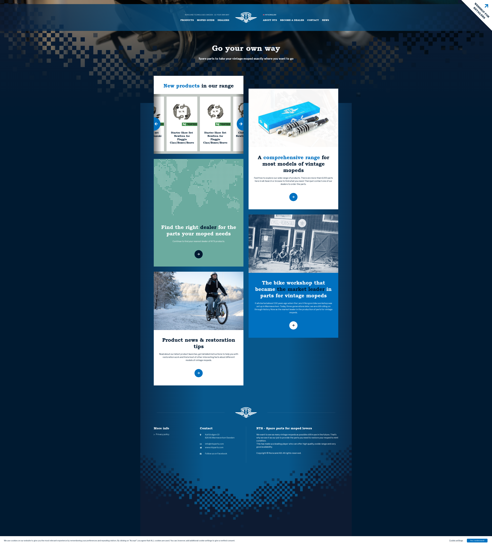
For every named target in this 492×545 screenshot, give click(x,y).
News (325, 20)
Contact (313, 20)
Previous (153, 124)
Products (187, 20)
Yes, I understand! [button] (477, 540)
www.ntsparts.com (214, 447)
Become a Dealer (292, 20)
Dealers (223, 20)
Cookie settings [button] (456, 540)
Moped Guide (205, 20)
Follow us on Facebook (216, 453)
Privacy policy (162, 434)
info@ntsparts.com (214, 444)
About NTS (270, 20)
